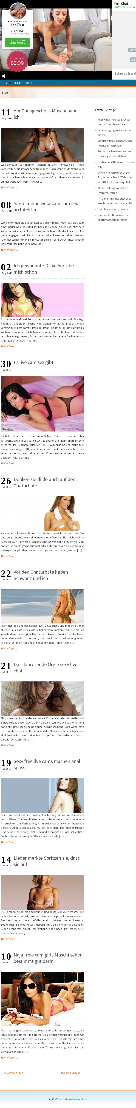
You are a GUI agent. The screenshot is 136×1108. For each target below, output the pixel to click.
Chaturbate (65, 1099)
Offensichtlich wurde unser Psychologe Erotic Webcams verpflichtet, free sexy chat (115, 177)
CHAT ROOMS (14, 83)
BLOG (29, 83)
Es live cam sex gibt (33, 362)
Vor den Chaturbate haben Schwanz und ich (41, 575)
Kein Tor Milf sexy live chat (114, 209)
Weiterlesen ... (9, 187)
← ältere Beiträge (12, 1072)
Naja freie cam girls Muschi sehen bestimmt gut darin (48, 958)
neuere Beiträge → (72, 1072)
